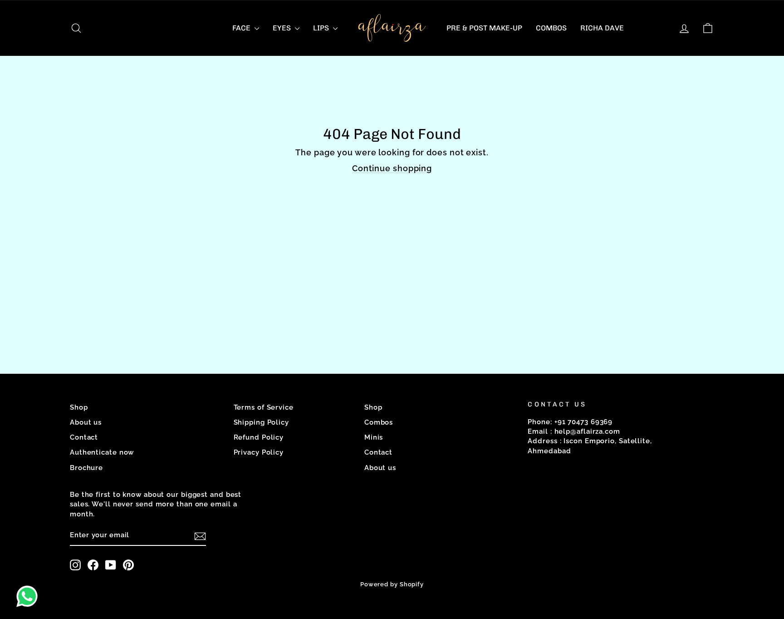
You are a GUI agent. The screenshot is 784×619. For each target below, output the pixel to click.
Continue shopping (392, 168)
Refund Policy (259, 437)
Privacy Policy (259, 452)
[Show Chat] (29, 596)
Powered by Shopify (392, 584)
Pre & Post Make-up (484, 28)
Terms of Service (264, 407)
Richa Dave (602, 28)
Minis (373, 437)
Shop (79, 407)
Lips (322, 28)
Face (242, 28)
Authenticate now (102, 452)
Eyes (283, 28)
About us (86, 422)
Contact (84, 437)
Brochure (86, 468)
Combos (551, 28)
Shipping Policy (261, 422)
